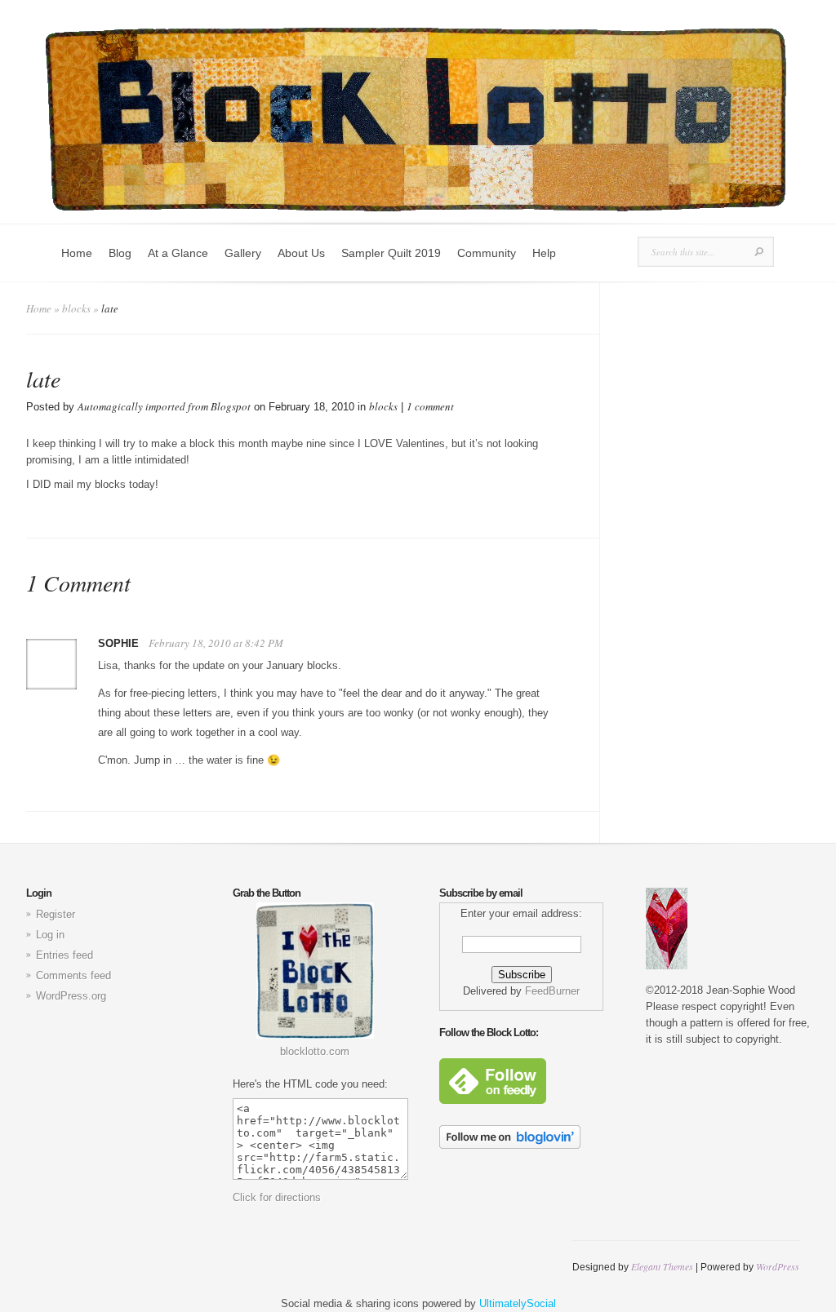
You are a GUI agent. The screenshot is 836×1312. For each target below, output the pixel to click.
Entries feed (64, 955)
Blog (120, 252)
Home (76, 252)
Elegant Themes (662, 1266)
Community (486, 252)
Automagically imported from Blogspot (164, 406)
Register (55, 914)
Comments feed (73, 975)
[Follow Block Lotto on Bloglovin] (509, 1145)
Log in (50, 935)
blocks (76, 308)
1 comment (430, 406)
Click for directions (277, 1197)
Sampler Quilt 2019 (391, 252)
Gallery (243, 252)
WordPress (777, 1266)
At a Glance (178, 252)
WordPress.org (71, 996)
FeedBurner (552, 991)
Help (544, 252)
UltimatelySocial (517, 1303)
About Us (301, 252)
